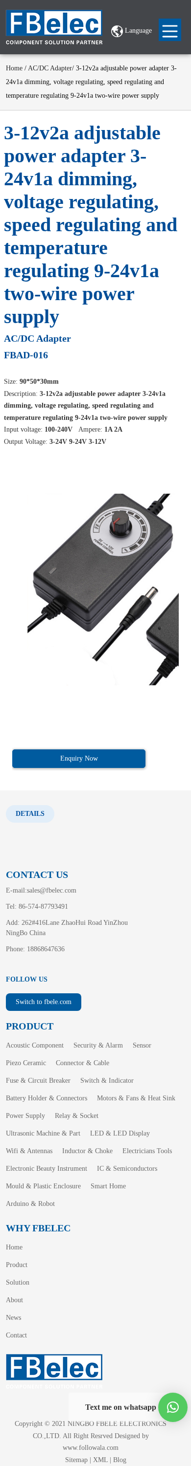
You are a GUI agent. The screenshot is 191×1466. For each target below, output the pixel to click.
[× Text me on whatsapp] (173, 1407)
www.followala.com (91, 1447)
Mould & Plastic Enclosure (43, 1186)
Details (30, 813)
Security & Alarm (98, 1045)
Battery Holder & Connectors (46, 1098)
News (13, 1317)
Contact (16, 1335)
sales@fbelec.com (51, 890)
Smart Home (108, 1186)
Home (14, 68)
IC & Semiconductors (127, 1168)
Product (16, 1265)
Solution (17, 1282)
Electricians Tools (147, 1151)
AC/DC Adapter (50, 68)
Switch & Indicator (107, 1080)
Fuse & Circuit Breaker (38, 1080)
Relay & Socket (76, 1115)
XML (100, 1460)
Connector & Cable (82, 1063)
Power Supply (25, 1115)
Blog (119, 1460)
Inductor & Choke (87, 1151)
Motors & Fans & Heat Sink (136, 1098)
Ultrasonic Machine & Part (43, 1133)
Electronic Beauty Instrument (46, 1168)
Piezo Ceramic (26, 1063)
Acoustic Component (35, 1045)
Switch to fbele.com (44, 1002)
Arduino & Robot (30, 1203)
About (14, 1300)
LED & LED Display (120, 1133)
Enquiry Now (79, 758)
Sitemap (76, 1460)
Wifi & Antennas (29, 1151)
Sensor (142, 1045)
